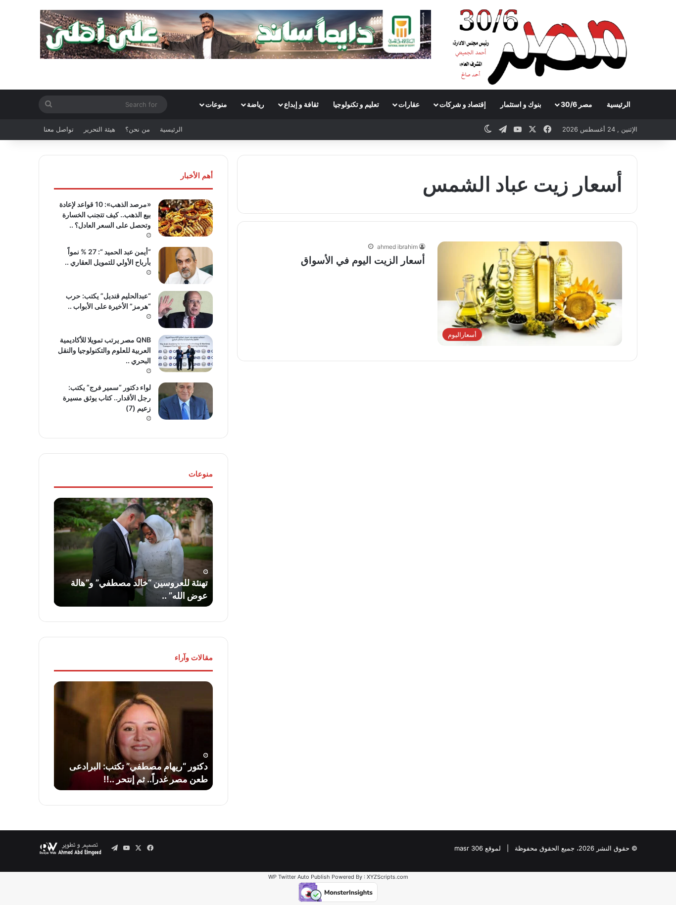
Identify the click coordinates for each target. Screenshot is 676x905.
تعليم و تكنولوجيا (356, 104)
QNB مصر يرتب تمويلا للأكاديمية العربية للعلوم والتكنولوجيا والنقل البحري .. (104, 350)
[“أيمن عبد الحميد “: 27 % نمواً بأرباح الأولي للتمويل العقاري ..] (185, 265)
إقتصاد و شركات (462, 104)
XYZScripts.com (387, 876)
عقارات (409, 104)
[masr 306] (542, 44)
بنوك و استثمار (520, 104)
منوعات (216, 104)
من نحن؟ (137, 129)
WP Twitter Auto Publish (299, 876)
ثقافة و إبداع (301, 104)
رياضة (255, 104)
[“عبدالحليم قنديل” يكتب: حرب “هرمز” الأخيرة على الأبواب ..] (185, 309)
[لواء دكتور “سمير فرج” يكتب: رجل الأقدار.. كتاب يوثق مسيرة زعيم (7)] (185, 401)
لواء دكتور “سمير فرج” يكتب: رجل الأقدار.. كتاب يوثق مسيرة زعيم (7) (107, 397)
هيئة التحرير (99, 129)
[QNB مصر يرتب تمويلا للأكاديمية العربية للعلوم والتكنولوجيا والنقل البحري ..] (185, 353)
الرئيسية (618, 104)
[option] (133, 552)
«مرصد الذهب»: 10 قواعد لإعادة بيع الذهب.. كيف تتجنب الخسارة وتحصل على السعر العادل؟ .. (105, 214)
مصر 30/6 (576, 104)
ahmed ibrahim (397, 246)
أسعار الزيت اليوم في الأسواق (363, 260)
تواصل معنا (59, 129)
